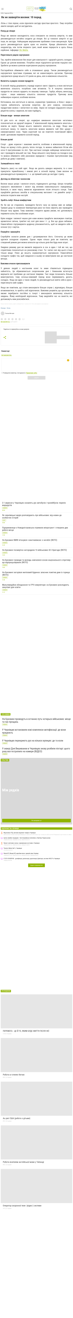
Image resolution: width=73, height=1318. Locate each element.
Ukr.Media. (23, 50)
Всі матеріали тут (37, 820)
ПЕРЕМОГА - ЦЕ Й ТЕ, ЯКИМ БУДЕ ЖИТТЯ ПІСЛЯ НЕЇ (26, 1031)
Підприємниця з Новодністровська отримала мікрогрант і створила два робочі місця (35, 528)
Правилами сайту (31, 373)
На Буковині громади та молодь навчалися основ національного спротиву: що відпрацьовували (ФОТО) (36, 561)
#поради (3, 308)
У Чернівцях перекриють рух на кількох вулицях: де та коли (32, 740)
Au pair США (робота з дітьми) (16, 1118)
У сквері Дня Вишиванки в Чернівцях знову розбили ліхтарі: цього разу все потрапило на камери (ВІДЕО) (36, 750)
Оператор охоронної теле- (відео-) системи (22, 1205)
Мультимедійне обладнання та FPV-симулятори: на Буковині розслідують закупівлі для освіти (35, 586)
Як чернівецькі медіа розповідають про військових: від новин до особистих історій (32, 516)
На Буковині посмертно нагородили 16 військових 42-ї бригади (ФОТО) (34, 550)
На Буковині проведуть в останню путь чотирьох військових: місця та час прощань (36, 720)
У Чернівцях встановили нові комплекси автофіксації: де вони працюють (34, 731)
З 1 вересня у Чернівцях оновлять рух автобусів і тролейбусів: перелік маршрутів (34, 504)
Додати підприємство (36, 865)
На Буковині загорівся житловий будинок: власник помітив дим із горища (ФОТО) (36, 573)
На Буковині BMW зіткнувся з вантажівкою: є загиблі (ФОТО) (29, 540)
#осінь (8, 308)
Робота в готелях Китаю (13, 1074)
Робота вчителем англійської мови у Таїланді (23, 1162)
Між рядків (10, 790)
